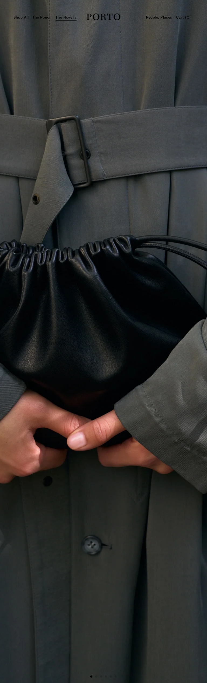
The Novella (66, 17)
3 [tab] (102, 677)
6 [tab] (117, 677)
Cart (183, 17)
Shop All (21, 17)
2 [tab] (97, 677)
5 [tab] (112, 677)
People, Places (159, 17)
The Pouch (42, 17)
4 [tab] (107, 677)
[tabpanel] (103, 341)
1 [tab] (92, 677)
